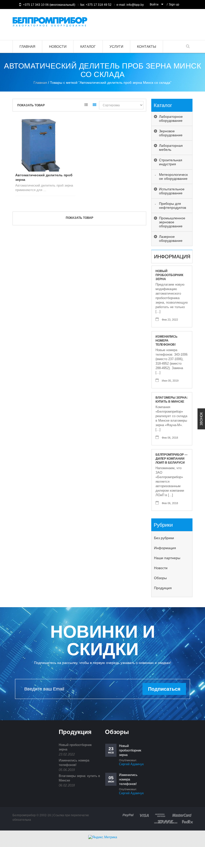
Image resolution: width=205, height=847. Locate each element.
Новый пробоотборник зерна (169, 275)
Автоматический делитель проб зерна (43, 177)
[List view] (86, 106)
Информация (165, 548)
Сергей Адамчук (131, 764)
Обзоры (160, 578)
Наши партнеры (167, 558)
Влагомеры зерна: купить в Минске (172, 399)
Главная (40, 83)
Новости (161, 568)
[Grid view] (94, 106)
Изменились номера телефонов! (167, 340)
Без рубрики (164, 538)
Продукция (163, 588)
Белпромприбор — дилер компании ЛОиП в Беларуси (172, 458)
